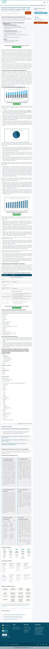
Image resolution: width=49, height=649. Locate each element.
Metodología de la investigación (39, 19)
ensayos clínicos (24, 185)
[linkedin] (37, 644)
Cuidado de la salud (6, 5)
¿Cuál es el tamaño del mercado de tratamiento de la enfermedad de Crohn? (15, 428)
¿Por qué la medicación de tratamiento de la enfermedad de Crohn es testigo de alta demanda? (15, 437)
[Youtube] (46, 644)
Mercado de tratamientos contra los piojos (11, 619)
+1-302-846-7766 (39, 631)
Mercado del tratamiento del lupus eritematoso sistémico (13, 616)
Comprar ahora (41, 12)
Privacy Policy (30, 647)
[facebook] (43, 644)
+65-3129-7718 (39, 632)
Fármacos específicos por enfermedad (24, 5)
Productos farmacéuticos (14, 5)
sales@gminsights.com (40, 634)
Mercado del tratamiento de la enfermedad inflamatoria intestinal (14, 614)
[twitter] (40, 644)
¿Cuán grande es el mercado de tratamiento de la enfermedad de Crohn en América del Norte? (15, 440)
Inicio (1, 5)
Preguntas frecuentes (37, 18)
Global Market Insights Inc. (6, 644)
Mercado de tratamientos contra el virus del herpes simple (13, 617)
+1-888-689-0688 (40, 630)
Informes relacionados (38, 21)
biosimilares (29, 111)
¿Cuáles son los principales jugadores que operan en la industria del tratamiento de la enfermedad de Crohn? (14, 444)
